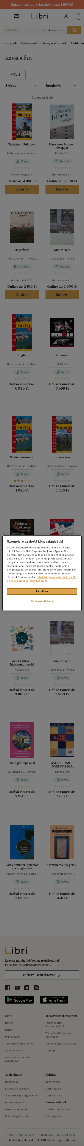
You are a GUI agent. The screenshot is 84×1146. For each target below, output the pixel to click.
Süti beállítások (42, 601)
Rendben (42, 591)
